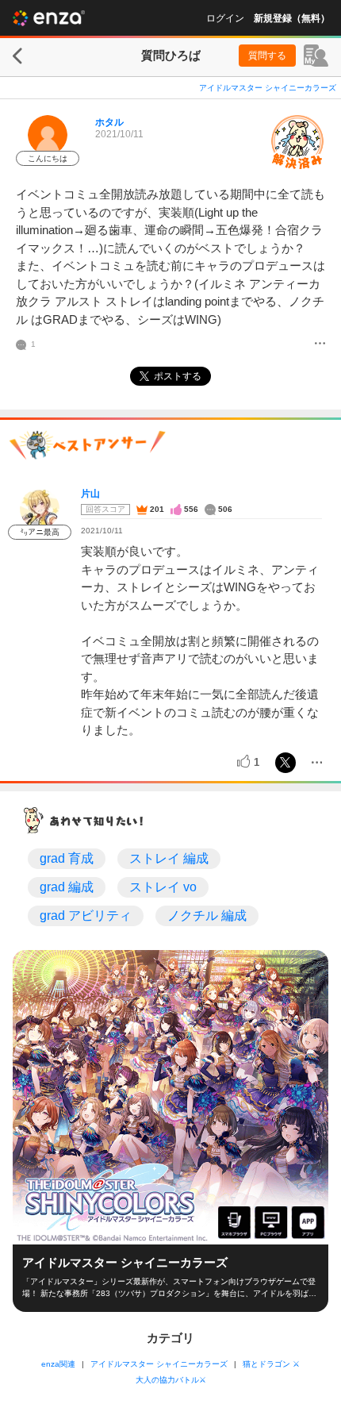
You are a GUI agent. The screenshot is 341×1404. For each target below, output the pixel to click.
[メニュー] (320, 344)
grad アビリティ (86, 915)
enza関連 (58, 1364)
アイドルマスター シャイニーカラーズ (267, 87)
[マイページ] (316, 55)
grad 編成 (67, 887)
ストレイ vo (163, 887)
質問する (267, 55)
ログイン (225, 18)
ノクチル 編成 (207, 915)
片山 (90, 493)
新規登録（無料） (292, 18)
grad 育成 (67, 858)
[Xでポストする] (285, 762)
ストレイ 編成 (169, 858)
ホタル (109, 122)
